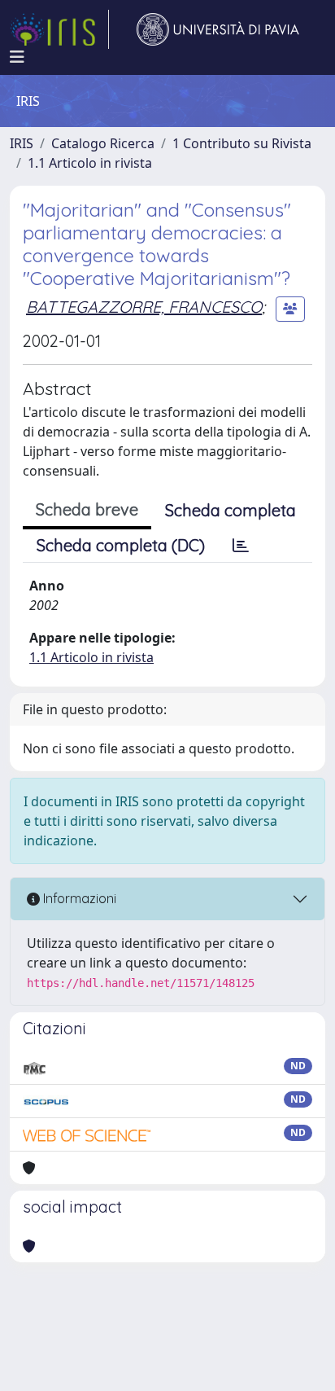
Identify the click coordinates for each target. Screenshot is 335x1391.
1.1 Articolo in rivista (90, 163)
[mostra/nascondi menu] (17, 57)
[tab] (241, 546)
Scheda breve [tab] (87, 509)
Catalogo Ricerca (102, 143)
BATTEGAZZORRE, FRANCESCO (144, 306)
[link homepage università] (218, 29)
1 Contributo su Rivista (241, 143)
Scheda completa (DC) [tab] (121, 545)
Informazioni (78, 898)
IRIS (21, 143)
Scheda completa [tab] (230, 510)
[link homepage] (59, 29)
